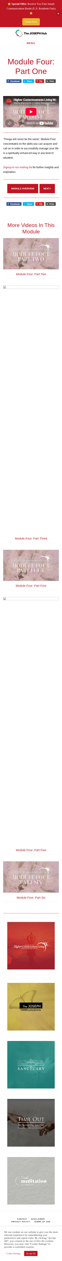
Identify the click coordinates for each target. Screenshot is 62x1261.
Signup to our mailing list (17, 167)
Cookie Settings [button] (13, 1253)
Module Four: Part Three (31, 538)
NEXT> (47, 188)
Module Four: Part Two (31, 274)
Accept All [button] (31, 1253)
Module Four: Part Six (31, 897)
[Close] (58, 14)
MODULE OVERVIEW (22, 188)
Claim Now (31, 21)
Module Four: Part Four (31, 585)
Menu (31, 43)
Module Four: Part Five (31, 850)
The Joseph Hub (31, 33)
